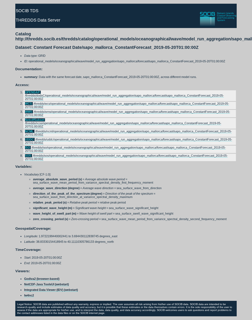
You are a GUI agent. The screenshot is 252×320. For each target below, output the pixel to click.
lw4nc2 (29, 295)
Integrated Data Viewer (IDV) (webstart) (51, 289)
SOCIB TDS (27, 10)
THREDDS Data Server (38, 20)
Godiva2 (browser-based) (41, 278)
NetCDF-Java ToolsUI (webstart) (46, 284)
